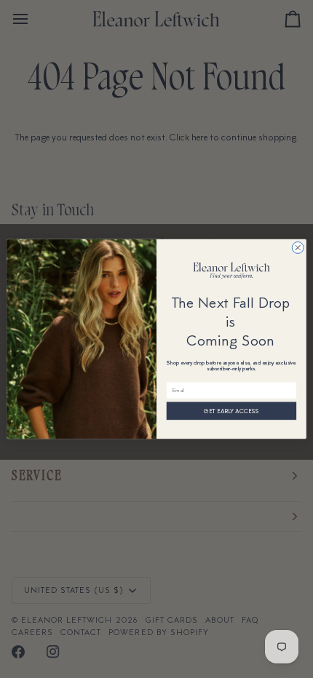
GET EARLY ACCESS (231, 411)
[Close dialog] (298, 247)
